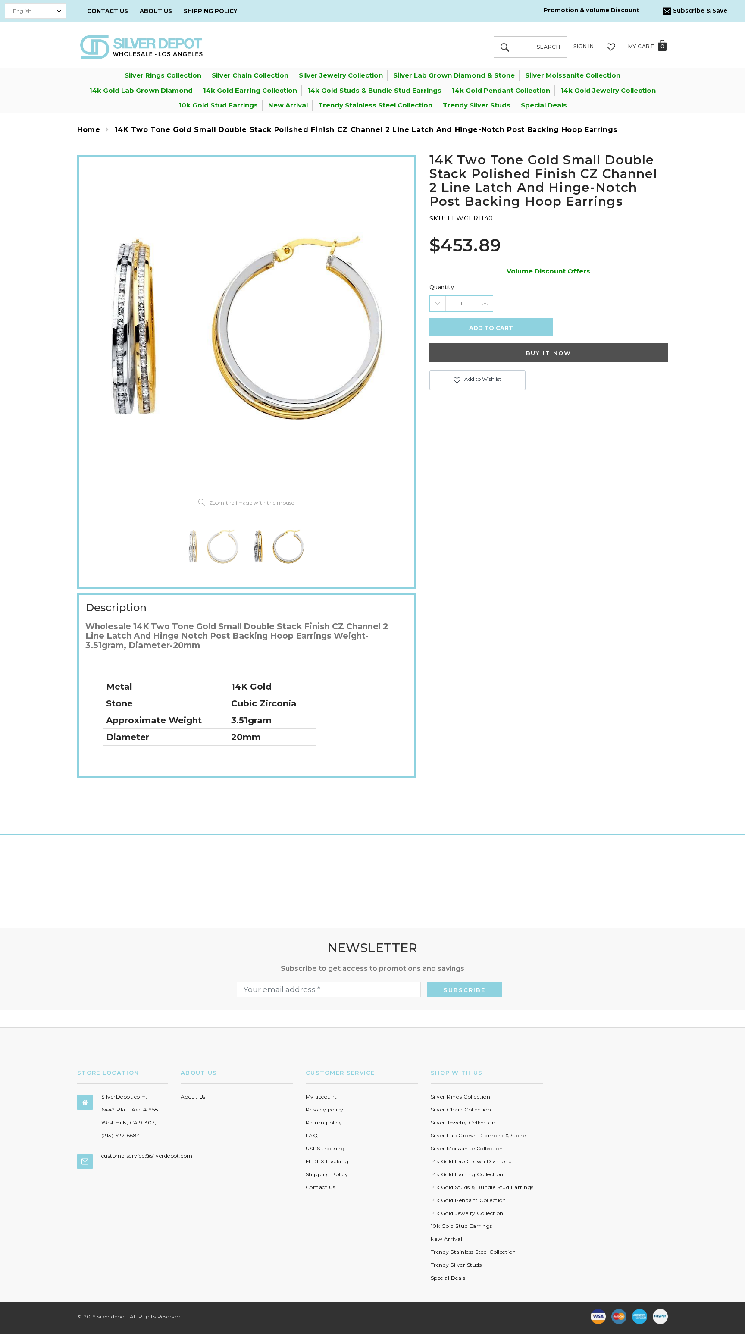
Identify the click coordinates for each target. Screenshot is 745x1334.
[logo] (141, 46)
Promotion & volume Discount (591, 9)
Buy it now (549, 352)
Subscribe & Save (699, 10)
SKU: (437, 218)
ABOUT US (156, 10)
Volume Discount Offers (548, 271)
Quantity (441, 287)
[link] (213, 546)
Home (88, 130)
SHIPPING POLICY (210, 10)
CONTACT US (107, 10)
